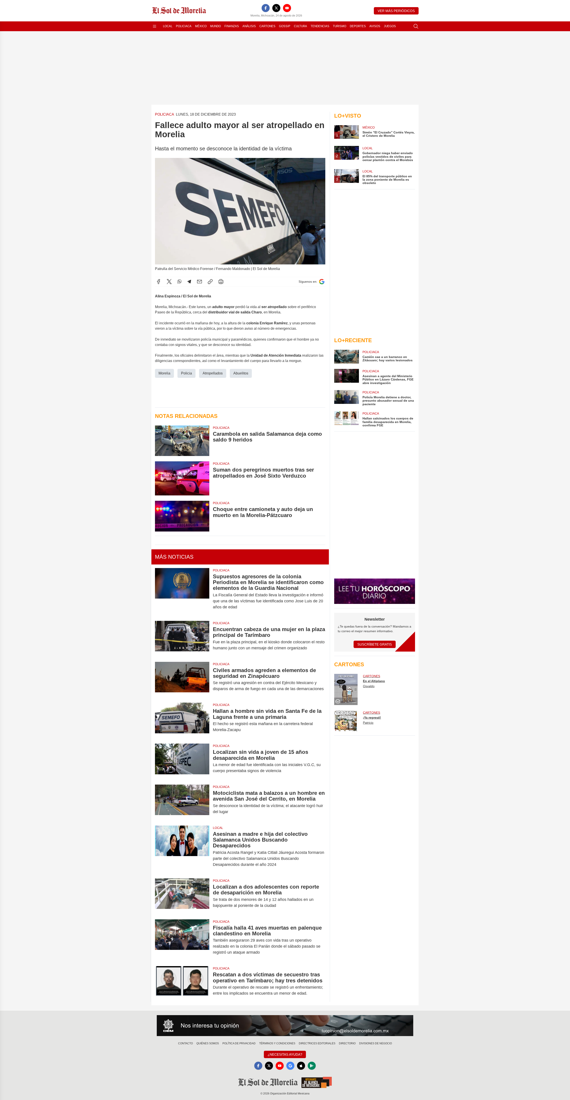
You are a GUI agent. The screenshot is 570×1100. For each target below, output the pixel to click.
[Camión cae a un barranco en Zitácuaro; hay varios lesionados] (346, 357)
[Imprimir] (220, 281)
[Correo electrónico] (199, 281)
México (201, 26)
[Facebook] (266, 8)
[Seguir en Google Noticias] (321, 281)
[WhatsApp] (179, 281)
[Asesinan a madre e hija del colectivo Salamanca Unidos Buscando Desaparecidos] (182, 849)
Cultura (300, 26)
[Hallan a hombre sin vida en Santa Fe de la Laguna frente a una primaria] (182, 720)
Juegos (390, 26)
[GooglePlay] (312, 1066)
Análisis (249, 26)
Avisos (374, 26)
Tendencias (320, 26)
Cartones (267, 26)
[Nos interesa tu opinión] (285, 1025)
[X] (276, 8)
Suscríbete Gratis (374, 644)
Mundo (215, 26)
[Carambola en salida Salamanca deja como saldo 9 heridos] (182, 440)
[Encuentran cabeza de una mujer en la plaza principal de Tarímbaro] (182, 638)
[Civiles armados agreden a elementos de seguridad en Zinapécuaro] (182, 679)
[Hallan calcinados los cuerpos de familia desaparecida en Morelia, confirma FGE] (346, 419)
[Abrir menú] (154, 26)
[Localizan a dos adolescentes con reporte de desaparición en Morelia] (182, 896)
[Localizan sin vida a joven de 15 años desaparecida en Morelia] (182, 761)
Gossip (284, 26)
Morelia (164, 373)
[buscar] (416, 26)
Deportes (358, 26)
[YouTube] (287, 8)
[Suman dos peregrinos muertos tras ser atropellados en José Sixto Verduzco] (182, 478)
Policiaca (183, 26)
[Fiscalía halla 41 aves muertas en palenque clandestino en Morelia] (182, 940)
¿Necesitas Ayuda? (285, 1054)
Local (167, 26)
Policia (186, 373)
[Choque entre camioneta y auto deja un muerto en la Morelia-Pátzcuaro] (182, 516)
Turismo (339, 26)
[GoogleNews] (290, 1066)
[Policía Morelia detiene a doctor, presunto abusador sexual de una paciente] (346, 398)
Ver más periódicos (396, 11)
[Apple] (301, 1066)
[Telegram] (189, 281)
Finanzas (231, 26)
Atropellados (213, 373)
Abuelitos (240, 373)
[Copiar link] (210, 281)
